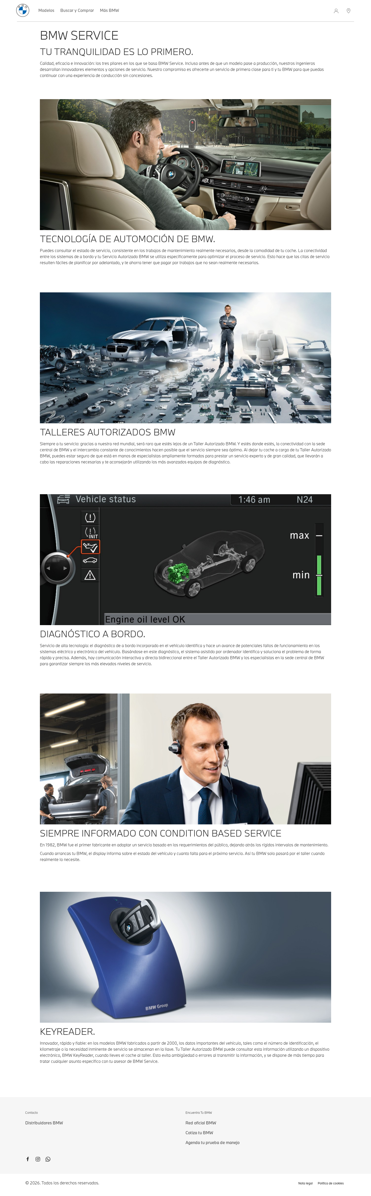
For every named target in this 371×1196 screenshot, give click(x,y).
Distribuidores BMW (44, 1122)
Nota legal (305, 1183)
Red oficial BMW (201, 1122)
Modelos (46, 10)
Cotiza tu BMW (199, 1132)
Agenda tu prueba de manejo (213, 1142)
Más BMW (109, 10)
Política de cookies (331, 1183)
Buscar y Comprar (77, 10)
